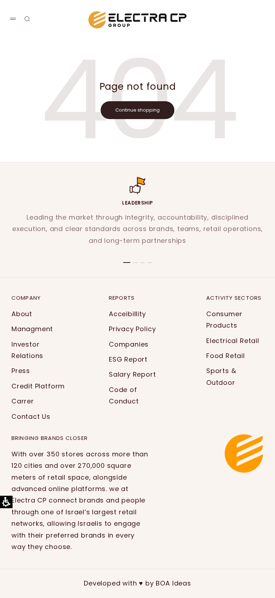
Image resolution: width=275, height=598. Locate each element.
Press (20, 370)
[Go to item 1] (126, 262)
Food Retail (225, 355)
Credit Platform (38, 386)
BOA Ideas (173, 583)
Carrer (22, 401)
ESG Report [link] (128, 359)
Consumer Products (224, 319)
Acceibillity (127, 313)
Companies (129, 344)
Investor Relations (27, 350)
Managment (32, 328)
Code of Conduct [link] (124, 395)
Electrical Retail (232, 340)
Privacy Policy (132, 328)
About (21, 313)
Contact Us (30, 416)
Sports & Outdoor (221, 376)
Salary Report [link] (132, 374)
